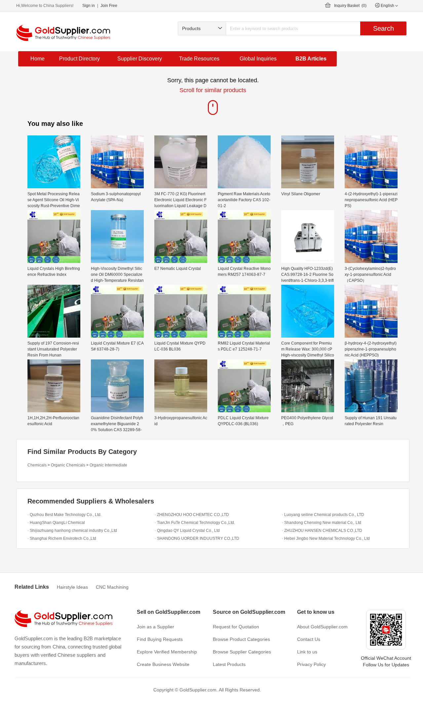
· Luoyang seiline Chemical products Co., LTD (323, 514)
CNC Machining (112, 587)
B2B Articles (311, 58)
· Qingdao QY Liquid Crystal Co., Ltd (187, 530)
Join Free (108, 5)
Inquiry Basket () (350, 5)
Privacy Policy (311, 664)
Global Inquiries (258, 58)
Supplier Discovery (139, 58)
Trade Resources (199, 58)
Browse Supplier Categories (242, 651)
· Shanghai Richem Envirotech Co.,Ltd (61, 538)
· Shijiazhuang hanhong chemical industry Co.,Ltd (72, 530)
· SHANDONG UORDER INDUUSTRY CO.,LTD (197, 538)
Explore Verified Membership (167, 651)
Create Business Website (163, 664)
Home (37, 58)
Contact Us (308, 639)
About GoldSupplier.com (322, 626)
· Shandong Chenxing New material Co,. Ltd (321, 522)
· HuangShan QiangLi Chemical (56, 522)
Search (383, 28)
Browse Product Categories (241, 639)
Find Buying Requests (160, 639)
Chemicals (37, 465)
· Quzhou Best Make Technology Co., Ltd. (64, 514)
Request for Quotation (236, 626)
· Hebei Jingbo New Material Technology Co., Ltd (326, 538)
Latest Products (229, 664)
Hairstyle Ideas (72, 587)
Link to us (307, 651)
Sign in (88, 5)
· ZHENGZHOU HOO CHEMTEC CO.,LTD (192, 514)
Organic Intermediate (108, 465)
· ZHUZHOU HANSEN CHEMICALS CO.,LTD (322, 530)
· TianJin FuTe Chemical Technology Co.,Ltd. (195, 522)
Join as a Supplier (155, 626)
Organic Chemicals (68, 465)
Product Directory (79, 58)
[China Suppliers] (63, 33)
